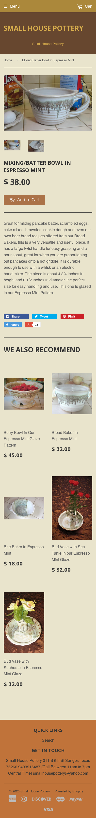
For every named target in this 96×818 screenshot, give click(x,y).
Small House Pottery (43, 28)
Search (48, 740)
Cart (88, 6)
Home (8, 60)
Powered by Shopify (69, 791)
